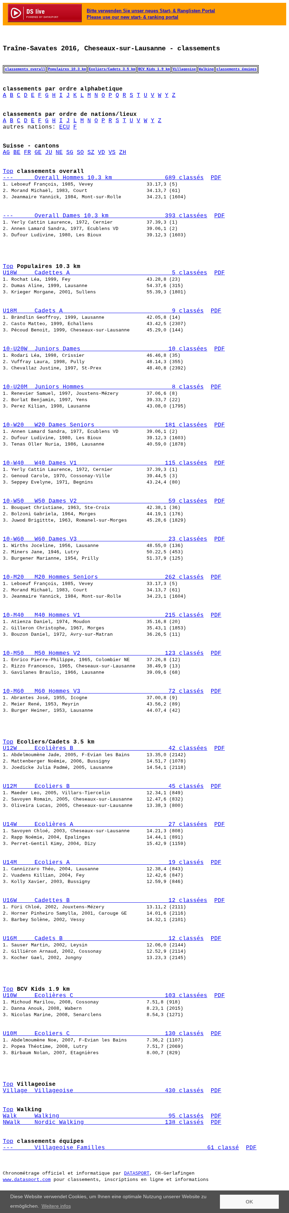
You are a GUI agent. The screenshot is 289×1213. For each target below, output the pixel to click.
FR (27, 152)
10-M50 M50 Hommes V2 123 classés (103, 653)
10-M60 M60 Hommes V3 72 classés (103, 691)
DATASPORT (136, 1173)
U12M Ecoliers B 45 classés (103, 786)
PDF (216, 178)
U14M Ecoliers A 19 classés (103, 862)
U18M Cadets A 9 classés (103, 311)
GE (38, 152)
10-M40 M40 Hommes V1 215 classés (103, 615)
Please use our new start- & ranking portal (132, 17)
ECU (64, 127)
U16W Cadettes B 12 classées (105, 900)
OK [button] (249, 1202)
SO (80, 152)
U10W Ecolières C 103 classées (105, 996)
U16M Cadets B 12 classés (103, 938)
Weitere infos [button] (56, 1206)
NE (59, 152)
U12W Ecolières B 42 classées (105, 748)
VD (101, 152)
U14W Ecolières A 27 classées (105, 824)
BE (16, 152)
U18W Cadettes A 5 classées (105, 273)
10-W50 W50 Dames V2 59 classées (105, 501)
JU (48, 152)
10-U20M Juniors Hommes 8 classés (103, 387)
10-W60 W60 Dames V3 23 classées (105, 539)
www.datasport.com (27, 1179)
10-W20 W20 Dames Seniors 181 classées (105, 425)
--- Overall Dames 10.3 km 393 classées (105, 216)
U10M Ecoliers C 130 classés (103, 1034)
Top (8, 171)
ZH (122, 152)
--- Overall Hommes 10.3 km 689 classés (103, 178)
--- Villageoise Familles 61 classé (121, 1148)
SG (69, 152)
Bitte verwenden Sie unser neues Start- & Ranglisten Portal (151, 10)
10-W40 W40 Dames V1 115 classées (105, 463)
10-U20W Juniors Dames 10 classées (105, 349)
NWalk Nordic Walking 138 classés (103, 1122)
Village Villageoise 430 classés (103, 1091)
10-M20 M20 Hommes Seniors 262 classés (103, 577)
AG (6, 152)
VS (112, 152)
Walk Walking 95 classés (103, 1116)
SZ (90, 152)
